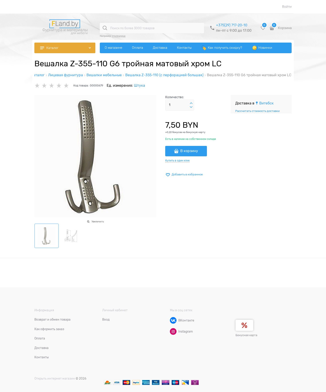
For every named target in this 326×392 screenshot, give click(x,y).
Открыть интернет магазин (54, 378)
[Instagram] (173, 331)
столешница (119, 36)
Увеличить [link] (98, 221)
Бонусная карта (246, 335)
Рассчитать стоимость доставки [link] (257, 111)
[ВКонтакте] (173, 320)
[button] (191, 103)
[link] (264, 103)
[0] (263, 29)
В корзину (189, 151)
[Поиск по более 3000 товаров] (105, 28)
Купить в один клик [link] (177, 160)
